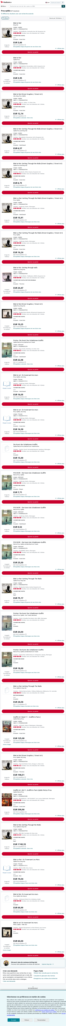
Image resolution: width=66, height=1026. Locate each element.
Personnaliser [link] (41, 1020)
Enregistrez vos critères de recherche (45, 978)
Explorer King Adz (47, 964)
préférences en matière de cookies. (44, 1010)
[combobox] (35, 6)
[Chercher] (63, 6)
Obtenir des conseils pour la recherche (46, 973)
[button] (59, 48)
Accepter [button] (13, 1020)
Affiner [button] (6, 18)
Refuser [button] (27, 1020)
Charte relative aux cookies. (49, 1011)
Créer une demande (9, 981)
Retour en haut (33, 988)
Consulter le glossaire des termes (44, 976)
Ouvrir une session (55, 2)
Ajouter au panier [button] (33, 52)
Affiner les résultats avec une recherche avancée (18, 14)
